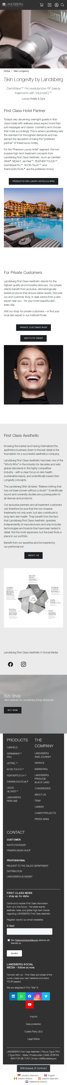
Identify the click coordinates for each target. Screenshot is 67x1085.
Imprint (33, 1017)
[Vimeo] (46, 996)
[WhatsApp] (21, 996)
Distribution (14, 871)
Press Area (42, 819)
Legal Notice (33, 1039)
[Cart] (41, 5)
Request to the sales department (27, 866)
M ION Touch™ (15, 770)
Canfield (12, 748)
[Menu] (49, 5)
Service (39, 763)
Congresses (43, 789)
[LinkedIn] (13, 996)
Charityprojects (45, 813)
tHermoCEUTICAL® (17, 782)
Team (37, 801)
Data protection (33, 1024)
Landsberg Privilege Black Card (42, 779)
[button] (62, 5)
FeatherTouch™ (17, 776)
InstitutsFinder (16, 845)
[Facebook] (10, 664)
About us (40, 795)
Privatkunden (36, 1055)
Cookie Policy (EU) (33, 1032)
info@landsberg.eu (47, 1059)
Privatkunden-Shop (19, 851)
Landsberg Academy (20, 877)
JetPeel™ (12, 763)
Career (39, 807)
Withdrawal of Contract (33, 1068)
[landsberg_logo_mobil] (13, 5)
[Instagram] (23, 664)
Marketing (41, 769)
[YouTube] (30, 1004)
